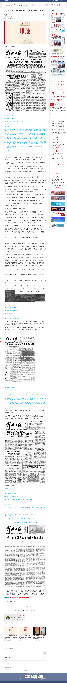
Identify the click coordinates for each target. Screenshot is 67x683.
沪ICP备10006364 (24, 678)
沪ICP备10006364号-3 (37, 678)
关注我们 (61, 0)
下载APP (56, 0)
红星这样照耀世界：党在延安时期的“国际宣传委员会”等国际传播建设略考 (39, 637)
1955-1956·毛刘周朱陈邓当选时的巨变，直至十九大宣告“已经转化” (11, 637)
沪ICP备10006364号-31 (30, 678)
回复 (44, 657)
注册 (50, 0)
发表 (44, 654)
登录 (53, 0)
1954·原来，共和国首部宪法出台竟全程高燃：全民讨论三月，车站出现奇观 (25, 637)
